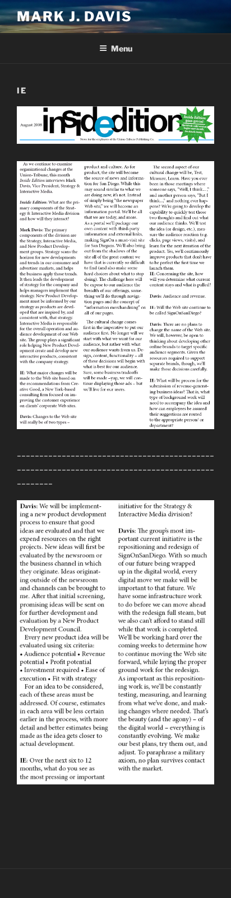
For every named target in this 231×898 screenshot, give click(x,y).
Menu (121, 48)
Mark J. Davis (74, 16)
